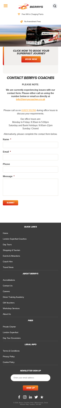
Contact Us (7, 286)
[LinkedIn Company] (30, 397)
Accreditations (9, 280)
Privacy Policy (9, 356)
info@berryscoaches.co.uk (30, 99)
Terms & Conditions (11, 351)
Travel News (8, 267)
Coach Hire (7, 261)
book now (31, 59)
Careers (6, 291)
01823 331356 (28, 110)
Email (7, 152)
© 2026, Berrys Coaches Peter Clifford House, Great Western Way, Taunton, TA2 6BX (30, 403)
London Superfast (10, 332)
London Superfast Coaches (15, 239)
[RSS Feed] (42, 397)
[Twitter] (36, 397)
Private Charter (9, 327)
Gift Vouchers (8, 303)
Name (7, 139)
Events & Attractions (11, 256)
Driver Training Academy (13, 297)
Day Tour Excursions (12, 338)
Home (5, 233)
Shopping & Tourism (11, 250)
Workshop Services (11, 308)
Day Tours (7, 244)
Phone (6, 164)
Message (8, 176)
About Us (7, 314)
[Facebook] (19, 397)
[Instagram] (25, 397)
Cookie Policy (8, 362)
